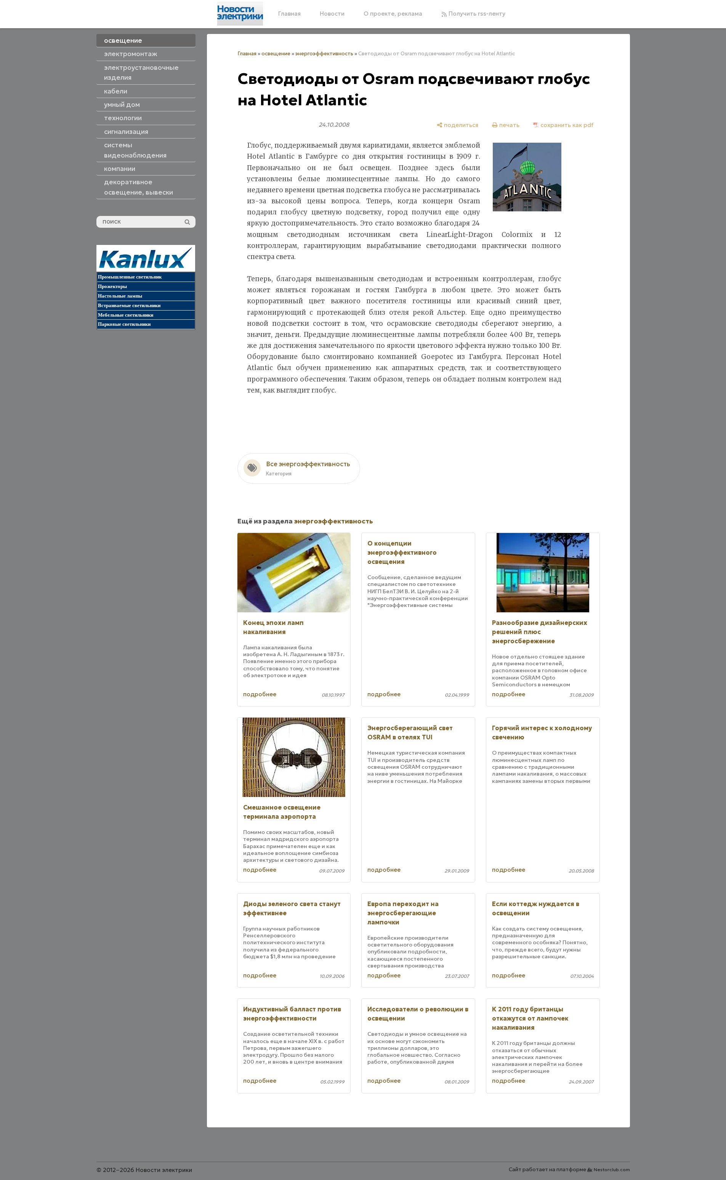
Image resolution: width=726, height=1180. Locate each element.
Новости (332, 13)
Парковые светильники (124, 324)
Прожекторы (112, 286)
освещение (275, 53)
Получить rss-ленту (476, 13)
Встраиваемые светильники (129, 305)
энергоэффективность (324, 53)
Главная (289, 13)
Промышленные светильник (130, 277)
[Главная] (240, 14)
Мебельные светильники (125, 315)
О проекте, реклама (393, 13)
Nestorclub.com (612, 1169)
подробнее (259, 694)
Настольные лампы (120, 296)
